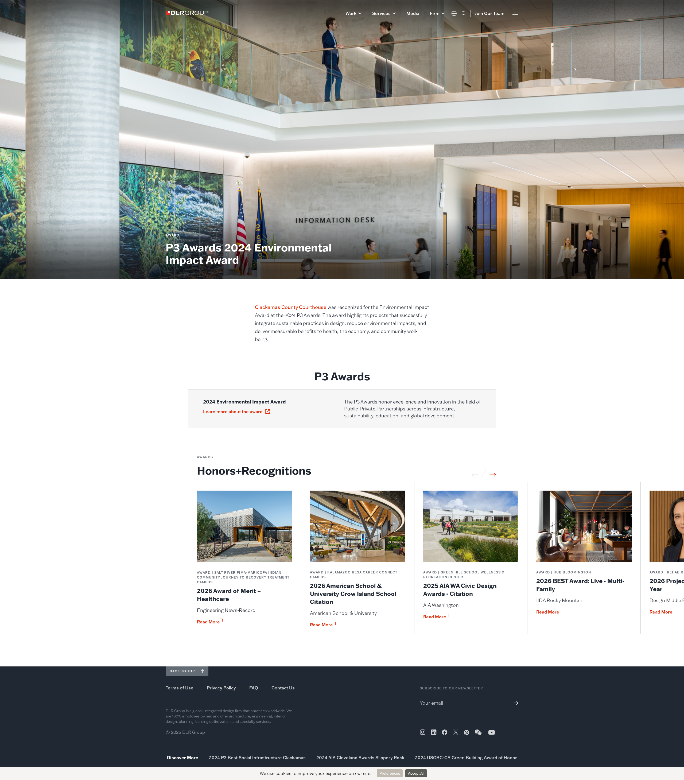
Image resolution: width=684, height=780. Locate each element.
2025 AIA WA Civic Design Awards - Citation (460, 589)
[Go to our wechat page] (478, 734)
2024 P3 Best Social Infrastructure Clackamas (257, 757)
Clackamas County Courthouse (291, 307)
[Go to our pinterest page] (466, 732)
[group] (244, 562)
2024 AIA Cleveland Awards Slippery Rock (360, 757)
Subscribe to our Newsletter (451, 688)
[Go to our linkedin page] (434, 732)
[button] (353, 13)
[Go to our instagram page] (422, 732)
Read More (208, 621)
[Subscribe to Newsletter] (514, 703)
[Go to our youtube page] (492, 732)
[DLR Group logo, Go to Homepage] (187, 13)
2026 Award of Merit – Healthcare (229, 595)
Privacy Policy (221, 687)
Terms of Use (179, 687)
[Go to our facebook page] (444, 732)
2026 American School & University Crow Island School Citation (353, 594)
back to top (182, 671)
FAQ (253, 687)
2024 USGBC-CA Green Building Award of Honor (466, 757)
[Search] (463, 13)
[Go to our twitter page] (455, 732)
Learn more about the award (233, 411)
